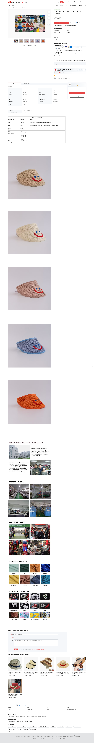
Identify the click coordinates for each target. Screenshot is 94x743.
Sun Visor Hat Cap (69, 726)
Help (67, 5)
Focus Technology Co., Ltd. (40, 738)
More (9, 731)
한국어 (56, 736)
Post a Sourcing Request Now (38, 649)
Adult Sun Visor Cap (12, 729)
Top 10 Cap (19, 729)
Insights (74, 735)
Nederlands (49, 736)
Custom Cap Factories (21, 726)
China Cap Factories (12, 726)
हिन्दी (61, 736)
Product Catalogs (23, 705)
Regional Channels (60, 735)
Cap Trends (26, 729)
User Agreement (53, 738)
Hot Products (20, 735)
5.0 (72, 85)
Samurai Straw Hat (12, 721)
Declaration (58, 738)
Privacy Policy (63, 738)
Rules (85, 5)
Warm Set (9, 709)
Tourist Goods (10, 711)
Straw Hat (23, 7)
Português (28, 736)
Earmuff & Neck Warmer (51, 711)
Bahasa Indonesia (77, 736)
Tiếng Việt (71, 736)
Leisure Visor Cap (77, 726)
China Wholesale (42, 735)
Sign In (55, 78)
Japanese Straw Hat (28, 721)
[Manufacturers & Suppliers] (14, 2)
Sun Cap (19, 7)
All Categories (11, 5)
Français (33, 736)
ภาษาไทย (64, 736)
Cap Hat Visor (53, 726)
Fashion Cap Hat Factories (32, 726)
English (22, 736)
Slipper (48, 709)
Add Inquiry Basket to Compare (30, 45)
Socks (68, 707)
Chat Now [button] (79, 22)
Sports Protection (30, 709)
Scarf (28, 707)
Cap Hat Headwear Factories (44, 726)
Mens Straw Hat (20, 721)
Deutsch (45, 736)
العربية (53, 736)
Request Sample (73, 25)
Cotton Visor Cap (61, 726)
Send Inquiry (61, 22)
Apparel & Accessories (14, 7)
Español (25, 736)
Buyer (61, 5)
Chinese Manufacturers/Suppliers (34, 735)
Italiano (41, 736)
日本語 (59, 736)
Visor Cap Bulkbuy (33, 729)
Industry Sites (54, 735)
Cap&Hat (9, 707)
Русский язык (37, 736)
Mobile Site (70, 735)
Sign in (85, 2)
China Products (25, 735)
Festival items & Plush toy (71, 711)
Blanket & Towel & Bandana (71, 709)
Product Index (66, 735)
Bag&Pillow (29, 711)
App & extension (73, 5)
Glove (48, 707)
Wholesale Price (48, 735)
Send (16, 649)
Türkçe (68, 736)
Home (9, 7)
